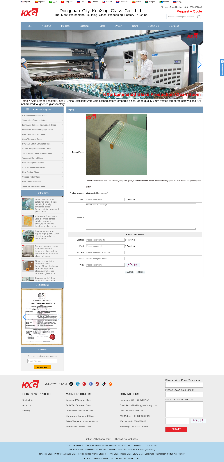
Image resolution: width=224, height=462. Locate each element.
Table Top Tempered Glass (33, 186)
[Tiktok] (104, 384)
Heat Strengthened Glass (33, 163)
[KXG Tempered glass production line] (112, 98)
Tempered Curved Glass (32, 158)
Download (174, 26)
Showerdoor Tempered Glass (34, 120)
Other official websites (126, 439)
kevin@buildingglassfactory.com (141, 405)
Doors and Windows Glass (33, 134)
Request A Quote (189, 11)
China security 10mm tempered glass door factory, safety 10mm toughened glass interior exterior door (46, 279)
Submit (176, 429)
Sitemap (26, 410)
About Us (46, 26)
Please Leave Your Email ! (179, 390)
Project (118, 26)
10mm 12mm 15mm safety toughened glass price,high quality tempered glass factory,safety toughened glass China (47, 201)
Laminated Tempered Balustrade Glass (39, 125)
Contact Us (153, 26)
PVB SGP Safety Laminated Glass (37, 144)
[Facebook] (91, 384)
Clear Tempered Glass (32, 139)
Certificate (84, 26)
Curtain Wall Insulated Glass (34, 115)
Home (29, 26)
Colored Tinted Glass (31, 177)
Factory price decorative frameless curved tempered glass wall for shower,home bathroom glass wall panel (46, 247)
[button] (107, 96)
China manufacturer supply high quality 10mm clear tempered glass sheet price (47, 231)
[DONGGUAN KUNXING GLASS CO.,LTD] (30, 16)
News (135, 26)
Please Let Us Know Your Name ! (183, 380)
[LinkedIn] (78, 384)
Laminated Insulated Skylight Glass (37, 130)
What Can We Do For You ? (180, 399)
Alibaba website (102, 439)
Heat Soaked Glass (30, 172)
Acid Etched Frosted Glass (47, 100)
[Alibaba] (111, 384)
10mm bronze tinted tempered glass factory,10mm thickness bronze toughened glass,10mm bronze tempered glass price (46, 263)
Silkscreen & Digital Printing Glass (37, 153)
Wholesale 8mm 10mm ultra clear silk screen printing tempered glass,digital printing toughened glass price (46, 217)
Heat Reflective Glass (31, 182)
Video (102, 26)
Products (65, 26)
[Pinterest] (84, 384)
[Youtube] (98, 384)
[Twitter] (71, 384)
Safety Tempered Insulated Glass (36, 149)
